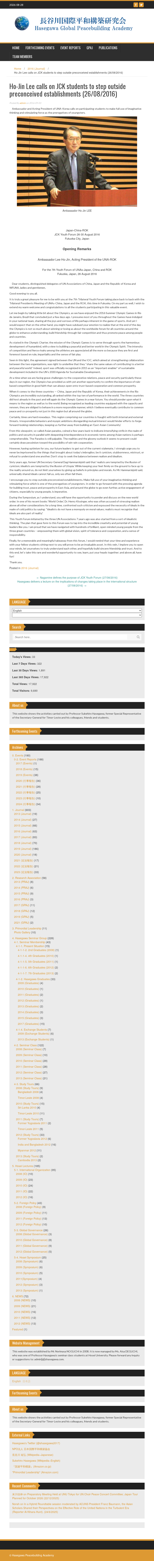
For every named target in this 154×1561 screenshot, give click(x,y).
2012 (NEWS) (22, 1323)
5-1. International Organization (32, 1170)
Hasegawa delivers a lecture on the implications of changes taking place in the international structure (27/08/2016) (77, 583)
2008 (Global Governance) (32, 1234)
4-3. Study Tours (24, 1084)
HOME (16, 47)
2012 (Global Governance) (32, 1251)
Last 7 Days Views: (24, 663)
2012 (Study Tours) (27, 1135)
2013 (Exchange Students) (34, 1039)
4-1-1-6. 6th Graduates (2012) (36, 967)
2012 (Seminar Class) (29, 1072)
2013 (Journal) (23, 814)
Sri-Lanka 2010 (27, 1107)
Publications (108, 47)
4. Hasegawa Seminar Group (29, 938)
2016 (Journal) (36, 68)
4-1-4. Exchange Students (31, 1029)
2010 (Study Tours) (27, 1103)
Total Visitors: (21, 690)
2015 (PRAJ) (21, 893)
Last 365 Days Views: (26, 677)
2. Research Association (26, 878)
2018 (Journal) (23, 843)
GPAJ (90, 47)
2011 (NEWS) (22, 1317)
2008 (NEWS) (22, 1300)
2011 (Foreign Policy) (29, 1218)
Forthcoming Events (40, 47)
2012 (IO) (21, 1197)
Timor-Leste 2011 (28, 1129)
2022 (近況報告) (23, 866)
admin (23, 103)
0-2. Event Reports (25, 759)
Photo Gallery (22, 932)
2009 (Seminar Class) (29, 1055)
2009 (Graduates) (28, 983)
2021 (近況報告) (23, 860)
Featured (17, 1329)
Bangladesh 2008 (28, 1092)
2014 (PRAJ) (21, 887)
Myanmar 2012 (27, 1150)
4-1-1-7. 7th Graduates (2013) (36, 973)
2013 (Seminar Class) (29, 1078)
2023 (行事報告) (25, 798)
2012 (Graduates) (28, 1000)
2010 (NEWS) (22, 1312)
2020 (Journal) (23, 854)
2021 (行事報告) (25, 786)
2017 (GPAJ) (21, 905)
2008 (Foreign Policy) (29, 1207)
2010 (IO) (21, 1185)
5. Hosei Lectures (22, 1166)
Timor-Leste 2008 (28, 1098)
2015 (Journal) (23, 825)
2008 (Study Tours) (27, 1088)
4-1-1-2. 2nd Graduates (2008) (36, 950)
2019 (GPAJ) (21, 917)
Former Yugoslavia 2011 (32, 1123)
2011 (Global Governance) (32, 1246)
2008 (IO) (21, 1174)
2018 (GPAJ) (21, 911)
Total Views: (20, 684)
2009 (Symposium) (27, 1267)
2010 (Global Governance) (32, 1240)
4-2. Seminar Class (25, 1045)
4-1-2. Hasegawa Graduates (33, 979)
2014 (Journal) (23, 819)
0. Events (17, 755)
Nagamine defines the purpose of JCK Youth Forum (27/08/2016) (77, 577)
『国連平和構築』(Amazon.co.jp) (31, 1466)
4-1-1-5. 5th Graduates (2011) (36, 961)
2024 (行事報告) (25, 804)
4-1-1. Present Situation (30, 946)
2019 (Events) (24, 775)
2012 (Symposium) (27, 1284)
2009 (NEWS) (22, 1306)
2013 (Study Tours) (27, 1156)
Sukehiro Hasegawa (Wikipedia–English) (36, 1460)
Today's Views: (22, 657)
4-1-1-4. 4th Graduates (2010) (36, 956)
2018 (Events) (24, 769)
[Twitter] (141, 4)
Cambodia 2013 (27, 1160)
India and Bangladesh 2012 (34, 1144)
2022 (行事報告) (25, 792)
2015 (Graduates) (28, 1018)
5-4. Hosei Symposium (27, 1257)
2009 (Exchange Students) (34, 1033)
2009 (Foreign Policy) (29, 1213)
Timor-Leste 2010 (28, 1113)
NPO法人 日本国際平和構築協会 (31, 1449)
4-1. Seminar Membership (29, 942)
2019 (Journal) (23, 849)
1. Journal (18, 810)
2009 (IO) (21, 1179)
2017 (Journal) (23, 837)
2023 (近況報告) (23, 872)
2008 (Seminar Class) (29, 1049)
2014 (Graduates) (28, 1012)
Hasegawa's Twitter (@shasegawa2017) (36, 1443)
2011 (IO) (21, 1191)
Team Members (22, 56)
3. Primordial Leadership (26, 928)
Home (17, 68)
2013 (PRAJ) (21, 882)
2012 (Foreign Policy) (29, 1224)
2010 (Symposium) (27, 1273)
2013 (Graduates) (28, 1006)
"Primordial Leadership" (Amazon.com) (35, 1472)
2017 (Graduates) (28, 1024)
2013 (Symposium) (27, 1290)
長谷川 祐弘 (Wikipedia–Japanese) (32, 1455)
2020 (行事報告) (25, 781)
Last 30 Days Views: (25, 670)
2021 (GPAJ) (21, 922)
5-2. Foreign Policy (25, 1203)
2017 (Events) (24, 763)
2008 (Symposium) (27, 1261)
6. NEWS (17, 1296)
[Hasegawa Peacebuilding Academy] (75, 25)
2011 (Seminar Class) (29, 1066)
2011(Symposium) (27, 1279)
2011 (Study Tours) (27, 1119)
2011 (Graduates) (28, 994)
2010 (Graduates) (28, 989)
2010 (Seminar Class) (29, 1061)
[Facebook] (136, 4)
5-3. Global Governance (28, 1230)
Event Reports (70, 47)
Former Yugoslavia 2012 (32, 1139)
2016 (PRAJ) (21, 899)
